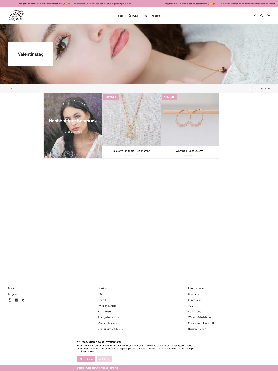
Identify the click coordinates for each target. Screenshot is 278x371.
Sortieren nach (264, 89)
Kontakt (102, 299)
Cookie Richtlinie (109, 367)
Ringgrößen (105, 311)
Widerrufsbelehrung (200, 317)
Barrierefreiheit (197, 328)
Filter (6, 89)
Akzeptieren (86, 359)
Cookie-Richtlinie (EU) (201, 323)
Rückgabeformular (109, 317)
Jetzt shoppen (73, 132)
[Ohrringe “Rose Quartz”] (190, 119)
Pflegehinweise (107, 305)
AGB (190, 305)
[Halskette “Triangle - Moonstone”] (131, 119)
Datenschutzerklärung (88, 367)
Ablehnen (104, 359)
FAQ (100, 294)
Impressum (195, 299)
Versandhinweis (107, 323)
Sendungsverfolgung (110, 328)
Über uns (193, 294)
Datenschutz (196, 311)
